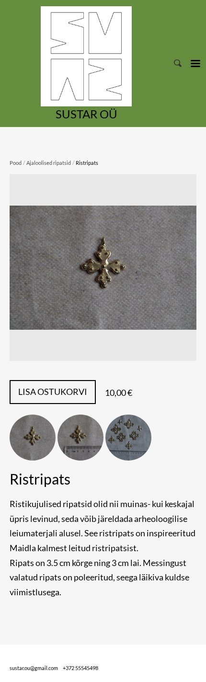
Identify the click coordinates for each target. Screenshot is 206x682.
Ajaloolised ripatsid (48, 163)
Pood (16, 163)
